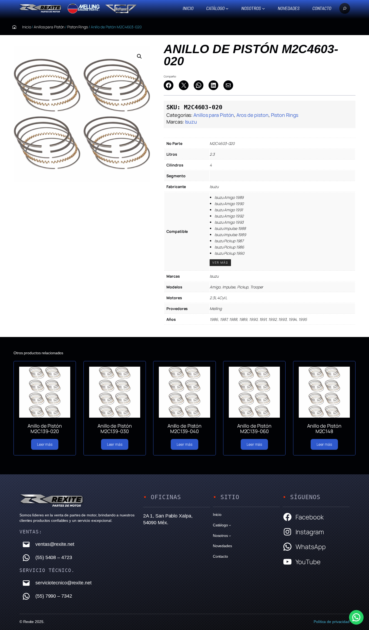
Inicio (188, 8)
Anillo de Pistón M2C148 (324, 428)
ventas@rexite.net (54, 544)
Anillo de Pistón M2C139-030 (115, 428)
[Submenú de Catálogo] (227, 8)
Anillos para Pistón (49, 26)
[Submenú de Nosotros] (263, 8)
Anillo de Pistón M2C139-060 (254, 428)
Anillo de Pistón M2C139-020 (45, 428)
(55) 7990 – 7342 (53, 596)
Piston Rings (77, 26)
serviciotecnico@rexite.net (63, 582)
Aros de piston (252, 115)
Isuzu (191, 121)
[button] (139, 56)
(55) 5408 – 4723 (53, 557)
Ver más (220, 262)
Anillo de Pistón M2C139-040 (184, 428)
